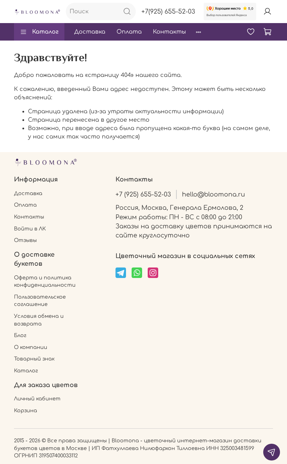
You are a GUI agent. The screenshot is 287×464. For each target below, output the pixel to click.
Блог (20, 335)
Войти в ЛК (30, 228)
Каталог (45, 32)
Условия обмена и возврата (39, 320)
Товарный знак (34, 359)
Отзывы (25, 240)
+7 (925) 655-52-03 (143, 194)
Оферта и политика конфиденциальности (45, 281)
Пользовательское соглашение (40, 300)
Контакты (169, 32)
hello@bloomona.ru (213, 194)
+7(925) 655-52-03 (168, 11)
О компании (30, 347)
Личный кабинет (37, 398)
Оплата (129, 32)
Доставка (89, 32)
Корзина (25, 410)
